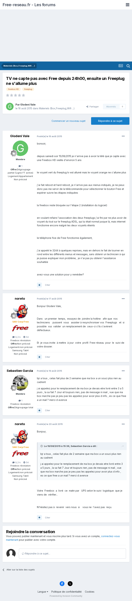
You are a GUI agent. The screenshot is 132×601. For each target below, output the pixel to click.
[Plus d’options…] (123, 136)
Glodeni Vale (28, 104)
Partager (93, 106)
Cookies (89, 591)
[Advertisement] (66, 36)
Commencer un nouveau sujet (68, 120)
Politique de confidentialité (66, 591)
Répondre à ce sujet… (37, 553)
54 (27, 337)
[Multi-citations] (39, 285)
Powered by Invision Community (66, 596)
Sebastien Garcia (20, 370)
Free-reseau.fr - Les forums (29, 4)
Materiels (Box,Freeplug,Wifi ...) (57, 108)
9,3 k (18, 337)
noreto (20, 298)
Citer (47, 284)
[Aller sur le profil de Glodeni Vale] (10, 106)
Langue (42, 591)
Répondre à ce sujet (110, 120)
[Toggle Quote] (41, 446)
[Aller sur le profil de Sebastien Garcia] (20, 383)
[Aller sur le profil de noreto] (20, 310)
